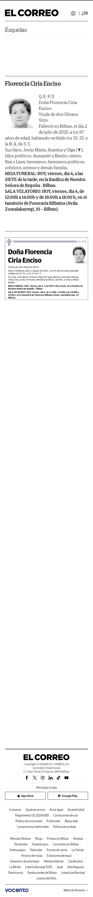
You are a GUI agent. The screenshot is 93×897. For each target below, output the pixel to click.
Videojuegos (17, 850)
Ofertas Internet (53, 861)
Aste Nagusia (75, 867)
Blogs (38, 838)
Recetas (78, 838)
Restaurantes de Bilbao (42, 873)
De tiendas (21, 844)
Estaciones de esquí (59, 855)
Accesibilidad (76, 810)
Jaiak (60, 867)
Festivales (36, 850)
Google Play (69, 796)
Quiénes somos (35, 810)
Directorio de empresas (24, 861)
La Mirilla (15, 867)
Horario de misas (31, 855)
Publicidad (53, 821)
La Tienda (78, 850)
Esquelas (16, 30)
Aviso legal (56, 810)
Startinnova (15, 873)
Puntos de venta (57, 850)
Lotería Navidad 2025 (38, 867)
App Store (27, 796)
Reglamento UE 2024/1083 (32, 815)
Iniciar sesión (73, 13)
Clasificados (75, 861)
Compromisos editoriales (33, 827)
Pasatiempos (40, 844)
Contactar (15, 810)
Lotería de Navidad (73, 873)
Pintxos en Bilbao (58, 838)
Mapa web (71, 821)
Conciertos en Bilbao (66, 844)
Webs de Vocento (74, 890)
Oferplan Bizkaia (20, 838)
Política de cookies (64, 827)
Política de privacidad (28, 821)
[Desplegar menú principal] (85, 13)
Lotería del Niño (46, 878)
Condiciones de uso (65, 815)
